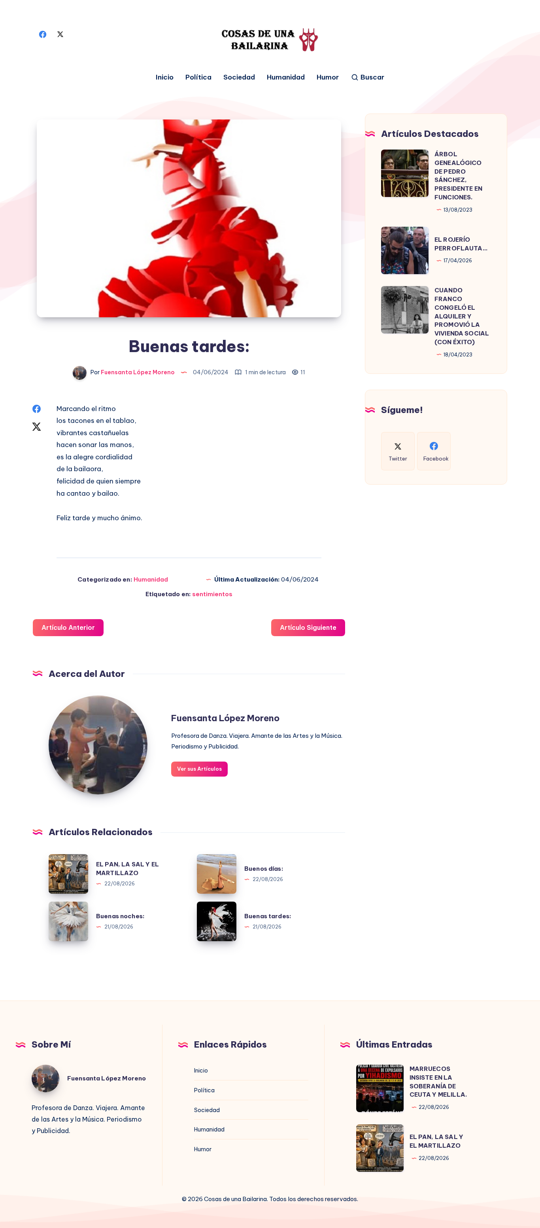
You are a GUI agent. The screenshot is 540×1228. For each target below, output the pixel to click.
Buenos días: (263, 868)
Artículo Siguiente (308, 627)
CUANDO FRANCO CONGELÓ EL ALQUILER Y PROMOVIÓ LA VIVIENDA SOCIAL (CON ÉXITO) (461, 316)
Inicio (165, 77)
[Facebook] (43, 34)
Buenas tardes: (267, 916)
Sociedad (239, 77)
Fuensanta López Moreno (225, 718)
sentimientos (212, 594)
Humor (328, 77)
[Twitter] (60, 34)
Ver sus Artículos (199, 769)
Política (198, 77)
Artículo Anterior (68, 627)
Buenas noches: (120, 916)
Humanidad (286, 77)
